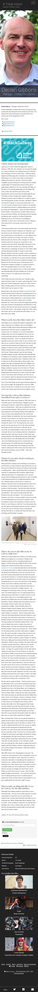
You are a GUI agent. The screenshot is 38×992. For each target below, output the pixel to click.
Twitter (13, 966)
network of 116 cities (7, 568)
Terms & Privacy (19, 973)
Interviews (20, 964)
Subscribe (8, 830)
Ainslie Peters (31, 845)
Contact (8, 964)
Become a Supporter (30, 964)
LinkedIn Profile (7, 131)
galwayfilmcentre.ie (9, 122)
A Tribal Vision (12, 5)
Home (3, 964)
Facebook (20, 966)
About (14, 964)
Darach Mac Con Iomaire (9, 843)
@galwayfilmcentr (9, 125)
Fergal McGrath (28, 291)
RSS (27, 966)
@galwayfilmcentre (8, 123)
